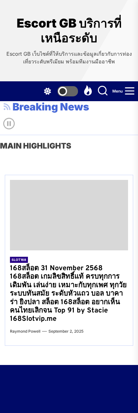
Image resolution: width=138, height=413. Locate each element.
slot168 (19, 260)
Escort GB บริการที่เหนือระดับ (69, 30)
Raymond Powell (25, 331)
